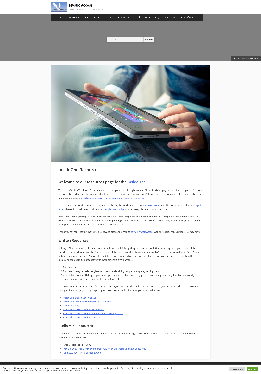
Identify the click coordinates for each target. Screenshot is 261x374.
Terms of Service (187, 17)
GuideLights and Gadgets (113, 209)
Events (110, 17)
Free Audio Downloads (129, 17)
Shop (87, 17)
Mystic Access (81, 5)
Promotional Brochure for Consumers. (83, 309)
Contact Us (169, 17)
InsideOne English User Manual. (79, 297)
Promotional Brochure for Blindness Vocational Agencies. (93, 313)
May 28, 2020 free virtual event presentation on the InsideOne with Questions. (104, 348)
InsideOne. (137, 181)
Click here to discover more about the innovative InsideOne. (112, 197)
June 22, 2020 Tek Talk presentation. (82, 352)
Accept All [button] (252, 369)
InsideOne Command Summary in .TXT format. (87, 301)
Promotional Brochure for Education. (82, 317)
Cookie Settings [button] (237, 369)
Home (61, 17)
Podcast (98, 17)
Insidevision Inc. (151, 205)
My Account (74, 17)
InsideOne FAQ (71, 305)
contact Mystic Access (142, 231)
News (148, 17)
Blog (157, 17)
